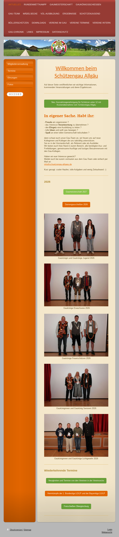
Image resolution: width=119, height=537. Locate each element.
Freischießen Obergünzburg (76, 506)
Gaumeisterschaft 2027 (76, 192)
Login (109, 529)
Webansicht (107, 532)
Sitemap (27, 530)
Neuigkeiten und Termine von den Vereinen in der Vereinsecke (76, 481)
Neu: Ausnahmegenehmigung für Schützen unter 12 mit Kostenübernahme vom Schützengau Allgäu (76, 103)
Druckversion (16, 530)
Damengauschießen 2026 (76, 204)
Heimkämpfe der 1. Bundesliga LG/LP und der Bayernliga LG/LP (76, 493)
